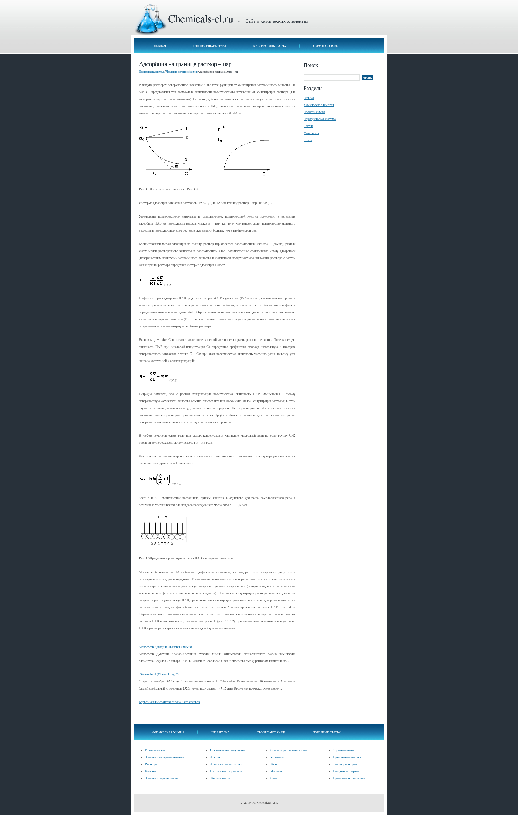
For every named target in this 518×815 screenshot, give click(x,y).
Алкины (215, 757)
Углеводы (277, 757)
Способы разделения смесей (289, 750)
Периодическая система (151, 71)
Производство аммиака (349, 778)
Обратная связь (325, 46)
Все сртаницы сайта (269, 46)
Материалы (311, 133)
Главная (159, 46)
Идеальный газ (155, 750)
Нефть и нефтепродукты (226, 771)
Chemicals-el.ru (200, 18)
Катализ (150, 771)
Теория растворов (345, 764)
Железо (275, 764)
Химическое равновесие (161, 778)
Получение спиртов (346, 771)
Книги (308, 140)
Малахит (276, 771)
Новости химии (314, 112)
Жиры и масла (220, 778)
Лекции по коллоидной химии (181, 71)
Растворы (151, 764)
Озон (273, 778)
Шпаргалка (220, 732)
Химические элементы (319, 105)
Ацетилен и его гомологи (227, 764)
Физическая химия (168, 732)
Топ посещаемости (209, 46)
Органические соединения (227, 750)
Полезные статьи (327, 732)
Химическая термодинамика (164, 757)
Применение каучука (347, 757)
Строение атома (343, 750)
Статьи (308, 126)
